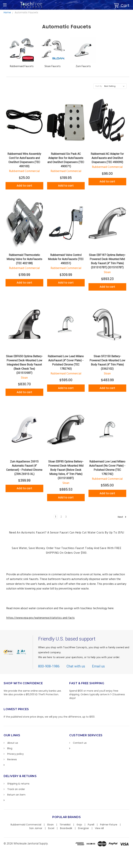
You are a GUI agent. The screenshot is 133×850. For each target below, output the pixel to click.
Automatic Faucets (26, 12)
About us (12, 743)
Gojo (79, 824)
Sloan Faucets (53, 66)
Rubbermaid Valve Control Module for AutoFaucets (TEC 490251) (66, 259)
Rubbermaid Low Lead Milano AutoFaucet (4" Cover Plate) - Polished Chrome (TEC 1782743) (66, 362)
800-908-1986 (49, 666)
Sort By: (98, 86)
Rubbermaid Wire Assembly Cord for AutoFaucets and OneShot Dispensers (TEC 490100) (24, 160)
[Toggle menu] (5, 5)
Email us (98, 666)
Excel (51, 828)
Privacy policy (15, 754)
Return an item (16, 794)
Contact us (80, 743)
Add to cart (24, 185)
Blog (9, 748)
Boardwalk (66, 828)
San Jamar (35, 828)
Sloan (50, 824)
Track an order (16, 789)
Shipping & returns (18, 783)
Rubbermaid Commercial (26, 824)
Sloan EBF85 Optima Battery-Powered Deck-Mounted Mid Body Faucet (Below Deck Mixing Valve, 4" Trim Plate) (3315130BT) (65, 470)
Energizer (83, 828)
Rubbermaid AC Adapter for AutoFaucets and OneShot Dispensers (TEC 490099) (107, 158)
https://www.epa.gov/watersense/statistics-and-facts (40, 618)
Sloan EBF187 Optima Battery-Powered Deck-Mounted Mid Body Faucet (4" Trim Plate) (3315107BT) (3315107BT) (107, 261)
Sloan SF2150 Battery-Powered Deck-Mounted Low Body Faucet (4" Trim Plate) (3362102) (107, 362)
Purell (91, 824)
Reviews (12, 759)
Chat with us (75, 666)
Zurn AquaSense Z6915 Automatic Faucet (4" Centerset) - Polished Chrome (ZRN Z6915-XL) (24, 468)
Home (7, 12)
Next (121, 517)
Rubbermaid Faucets (22, 66)
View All (99, 828)
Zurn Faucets (83, 66)
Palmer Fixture (108, 824)
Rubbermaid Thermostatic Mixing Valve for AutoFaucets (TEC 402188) (24, 259)
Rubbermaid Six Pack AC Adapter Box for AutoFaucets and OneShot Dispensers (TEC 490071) (65, 160)
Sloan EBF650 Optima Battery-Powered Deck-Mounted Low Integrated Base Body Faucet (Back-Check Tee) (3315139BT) (24, 364)
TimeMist (65, 824)
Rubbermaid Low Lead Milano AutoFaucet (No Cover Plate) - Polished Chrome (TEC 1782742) (107, 468)
